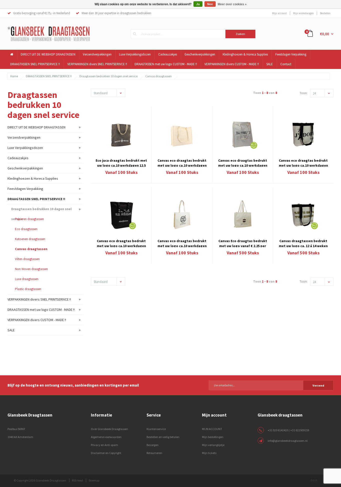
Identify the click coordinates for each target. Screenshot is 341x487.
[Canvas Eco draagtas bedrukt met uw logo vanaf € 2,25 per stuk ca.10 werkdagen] (242, 215)
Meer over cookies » (232, 4)
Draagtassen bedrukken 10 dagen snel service (108, 76)
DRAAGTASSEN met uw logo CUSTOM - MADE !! (166, 64)
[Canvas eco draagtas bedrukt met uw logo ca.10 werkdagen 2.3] (182, 215)
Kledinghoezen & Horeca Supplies (245, 54)
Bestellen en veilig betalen (163, 437)
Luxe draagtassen (26, 279)
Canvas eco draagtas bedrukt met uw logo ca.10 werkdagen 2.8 (182, 162)
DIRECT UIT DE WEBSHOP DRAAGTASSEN (48, 54)
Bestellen (325, 13)
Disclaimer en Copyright (106, 453)
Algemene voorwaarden (106, 437)
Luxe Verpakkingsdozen (135, 54)
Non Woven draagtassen (31, 269)
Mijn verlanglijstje (213, 445)
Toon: (304, 93)
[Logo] (48, 33)
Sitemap (94, 480)
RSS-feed (77, 480)
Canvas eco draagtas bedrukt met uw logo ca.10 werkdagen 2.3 (182, 243)
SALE (269, 64)
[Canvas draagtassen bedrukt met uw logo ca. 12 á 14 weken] (303, 215)
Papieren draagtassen (29, 219)
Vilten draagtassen (27, 259)
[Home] (11, 54)
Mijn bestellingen (212, 437)
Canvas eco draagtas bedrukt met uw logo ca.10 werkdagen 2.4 (121, 243)
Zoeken (240, 34)
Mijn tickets (209, 453)
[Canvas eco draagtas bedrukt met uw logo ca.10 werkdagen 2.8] (182, 134)
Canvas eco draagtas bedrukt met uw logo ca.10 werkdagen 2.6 (242, 162)
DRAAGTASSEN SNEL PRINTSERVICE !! (35, 64)
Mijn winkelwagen (303, 13)
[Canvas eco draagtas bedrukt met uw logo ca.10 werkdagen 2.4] (121, 215)
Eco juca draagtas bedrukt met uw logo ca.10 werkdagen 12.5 (121, 162)
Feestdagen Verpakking (290, 54)
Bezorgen (153, 445)
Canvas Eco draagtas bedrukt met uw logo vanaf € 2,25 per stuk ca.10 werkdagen (242, 243)
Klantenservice (156, 429)
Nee (210, 4)
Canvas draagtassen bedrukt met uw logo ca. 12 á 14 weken (303, 243)
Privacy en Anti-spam (104, 445)
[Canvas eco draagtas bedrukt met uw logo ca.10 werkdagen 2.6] (242, 134)
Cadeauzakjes (167, 54)
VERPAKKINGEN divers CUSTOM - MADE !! (231, 64)
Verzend (318, 385)
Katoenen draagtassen (30, 239)
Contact (285, 64)
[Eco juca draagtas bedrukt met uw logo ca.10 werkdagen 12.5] (121, 134)
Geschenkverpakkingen (199, 54)
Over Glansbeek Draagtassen (109, 429)
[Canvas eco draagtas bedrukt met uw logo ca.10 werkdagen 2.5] (303, 134)
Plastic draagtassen (28, 289)
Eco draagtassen (26, 229)
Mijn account (279, 13)
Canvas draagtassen (158, 76)
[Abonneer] (271, 385)
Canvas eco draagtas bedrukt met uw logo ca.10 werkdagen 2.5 (303, 162)
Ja (198, 4)
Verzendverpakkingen (97, 54)
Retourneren (154, 453)
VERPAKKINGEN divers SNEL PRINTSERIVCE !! (97, 64)
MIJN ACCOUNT (212, 429)
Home (14, 76)
